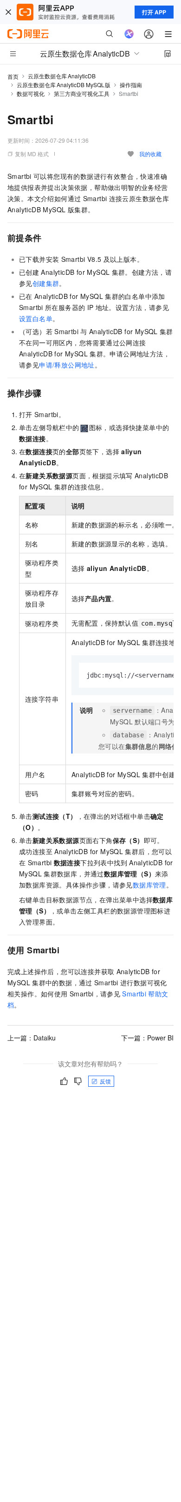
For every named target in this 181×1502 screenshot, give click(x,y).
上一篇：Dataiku (31, 1037)
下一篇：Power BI (147, 1037)
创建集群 (45, 283)
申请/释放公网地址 (67, 364)
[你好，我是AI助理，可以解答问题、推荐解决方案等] (129, 34)
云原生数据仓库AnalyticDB (62, 76)
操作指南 (131, 85)
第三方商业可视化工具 (82, 93)
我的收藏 (150, 154)
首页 (13, 76)
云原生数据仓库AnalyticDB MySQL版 (63, 85)
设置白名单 (35, 318)
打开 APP (154, 12)
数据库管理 (149, 884)
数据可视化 (31, 93)
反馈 (105, 1081)
